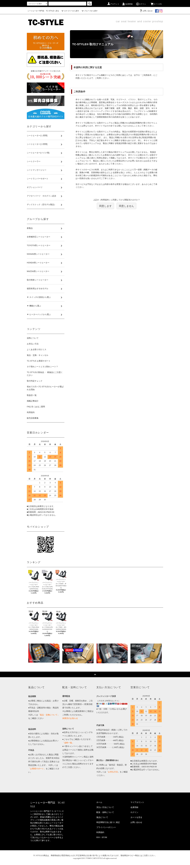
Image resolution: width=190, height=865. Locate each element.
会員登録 (129, 4)
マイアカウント (137, 802)
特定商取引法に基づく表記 (108, 822)
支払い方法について (105, 807)
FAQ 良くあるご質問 (36, 407)
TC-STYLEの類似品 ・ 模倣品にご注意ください (45, 373)
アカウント (114, 4)
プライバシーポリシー (106, 827)
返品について (102, 817)
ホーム (99, 802)
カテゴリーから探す (71, 11)
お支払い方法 (33, 344)
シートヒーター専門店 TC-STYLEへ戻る (43, 11)
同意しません (126, 206)
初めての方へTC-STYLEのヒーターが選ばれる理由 (45, 388)
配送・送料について (105, 812)
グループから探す (91, 11)
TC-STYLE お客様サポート (38, 361)
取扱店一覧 (32, 395)
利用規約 (31, 412)
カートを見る (136, 817)
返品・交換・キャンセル (37, 355)
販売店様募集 (33, 418)
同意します (105, 206)
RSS (98, 837)
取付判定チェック (34, 381)
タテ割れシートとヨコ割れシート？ (42, 366)
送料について (33, 338)
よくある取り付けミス (36, 349)
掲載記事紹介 (33, 401)
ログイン (142, 4)
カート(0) (158, 4)
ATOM (104, 837)
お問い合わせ (148, 11)
